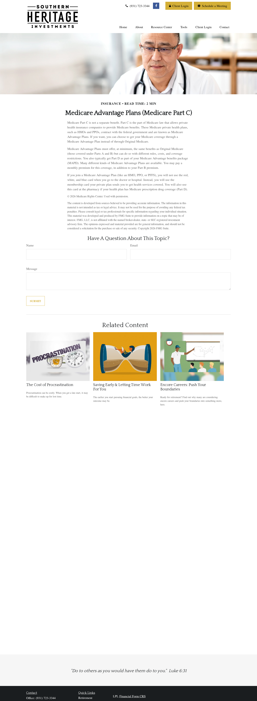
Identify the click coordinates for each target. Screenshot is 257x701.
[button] (123, 26)
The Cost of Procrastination (49, 385)
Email (134, 245)
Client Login (180, 6)
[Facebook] (156, 6)
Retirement (85, 698)
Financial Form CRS (132, 696)
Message (31, 269)
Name (30, 245)
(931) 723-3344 (139, 6)
